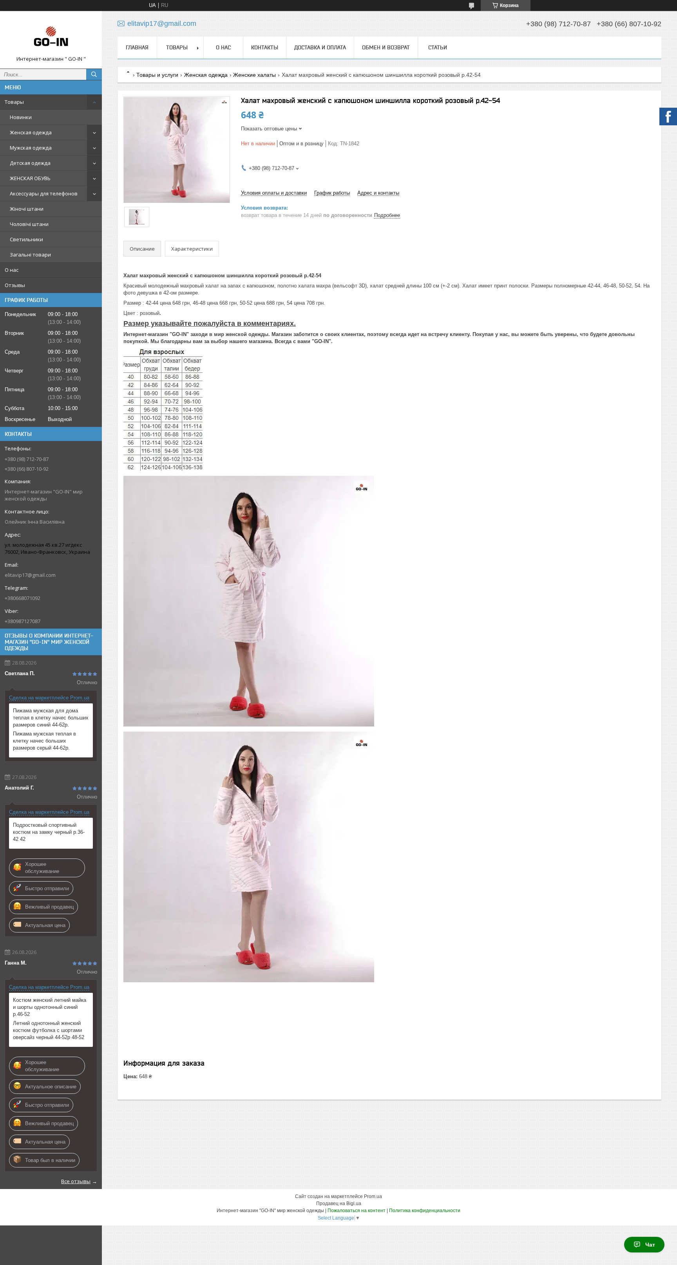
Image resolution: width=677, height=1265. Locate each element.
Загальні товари (30, 254)
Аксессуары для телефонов (44, 193)
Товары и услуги (157, 75)
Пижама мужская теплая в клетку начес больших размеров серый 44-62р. (44, 741)
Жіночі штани (26, 208)
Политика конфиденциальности (424, 1210)
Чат (650, 1245)
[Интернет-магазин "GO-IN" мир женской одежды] (51, 36)
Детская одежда (30, 162)
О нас (11, 269)
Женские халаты (254, 75)
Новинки (21, 117)
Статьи (437, 47)
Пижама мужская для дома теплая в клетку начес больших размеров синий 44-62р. (51, 718)
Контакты (264, 47)
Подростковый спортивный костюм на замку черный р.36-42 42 (49, 832)
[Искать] (94, 74)
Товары (14, 101)
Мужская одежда (31, 147)
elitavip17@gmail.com (30, 574)
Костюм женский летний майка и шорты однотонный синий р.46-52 (49, 1007)
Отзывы (15, 285)
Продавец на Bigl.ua (338, 1203)
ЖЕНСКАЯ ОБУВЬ (30, 178)
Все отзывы (76, 1181)
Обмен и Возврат (386, 47)
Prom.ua (373, 1196)
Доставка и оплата (320, 47)
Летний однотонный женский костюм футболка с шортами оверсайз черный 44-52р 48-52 (48, 1030)
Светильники (26, 239)
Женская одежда (31, 132)
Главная (137, 47)
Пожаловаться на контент (357, 1210)
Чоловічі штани (29, 224)
